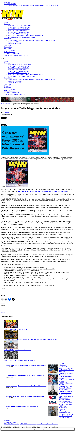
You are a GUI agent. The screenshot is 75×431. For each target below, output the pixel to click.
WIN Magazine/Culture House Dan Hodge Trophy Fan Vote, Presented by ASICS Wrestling (31, 339)
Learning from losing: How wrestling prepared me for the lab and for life (26, 386)
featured (3, 313)
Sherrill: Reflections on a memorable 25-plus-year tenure (22, 406)
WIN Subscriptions (9, 52)
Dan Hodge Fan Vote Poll (11, 53)
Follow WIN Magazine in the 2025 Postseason (17, 350)
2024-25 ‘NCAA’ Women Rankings (18, 32)
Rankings (7, 24)
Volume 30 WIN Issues (14, 42)
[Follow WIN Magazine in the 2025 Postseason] (11, 348)
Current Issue (8, 38)
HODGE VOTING (10, 4)
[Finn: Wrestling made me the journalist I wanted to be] (11, 359)
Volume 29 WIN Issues (14, 43)
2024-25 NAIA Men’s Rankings (17, 30)
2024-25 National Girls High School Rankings (21, 37)
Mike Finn (6, 112)
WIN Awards (8, 45)
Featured (7, 104)
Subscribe (7, 2)
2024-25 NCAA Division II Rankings (19, 27)
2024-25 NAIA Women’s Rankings (18, 34)
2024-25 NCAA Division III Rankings (19, 29)
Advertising (11, 50)
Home (6, 22)
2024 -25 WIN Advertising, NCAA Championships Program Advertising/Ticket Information (31, 5)
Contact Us (7, 48)
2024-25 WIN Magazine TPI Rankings (19, 25)
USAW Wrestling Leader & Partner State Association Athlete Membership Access (31, 40)
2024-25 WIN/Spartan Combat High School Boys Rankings (25, 35)
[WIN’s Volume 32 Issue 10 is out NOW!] (11, 328)
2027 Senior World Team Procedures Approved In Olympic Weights (25, 396)
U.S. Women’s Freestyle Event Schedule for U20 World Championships (26, 365)
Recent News (8, 47)
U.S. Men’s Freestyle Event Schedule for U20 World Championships (25, 375)
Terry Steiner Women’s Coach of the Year (16, 55)
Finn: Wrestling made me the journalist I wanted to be (19, 360)
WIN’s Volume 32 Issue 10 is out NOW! (16, 329)
